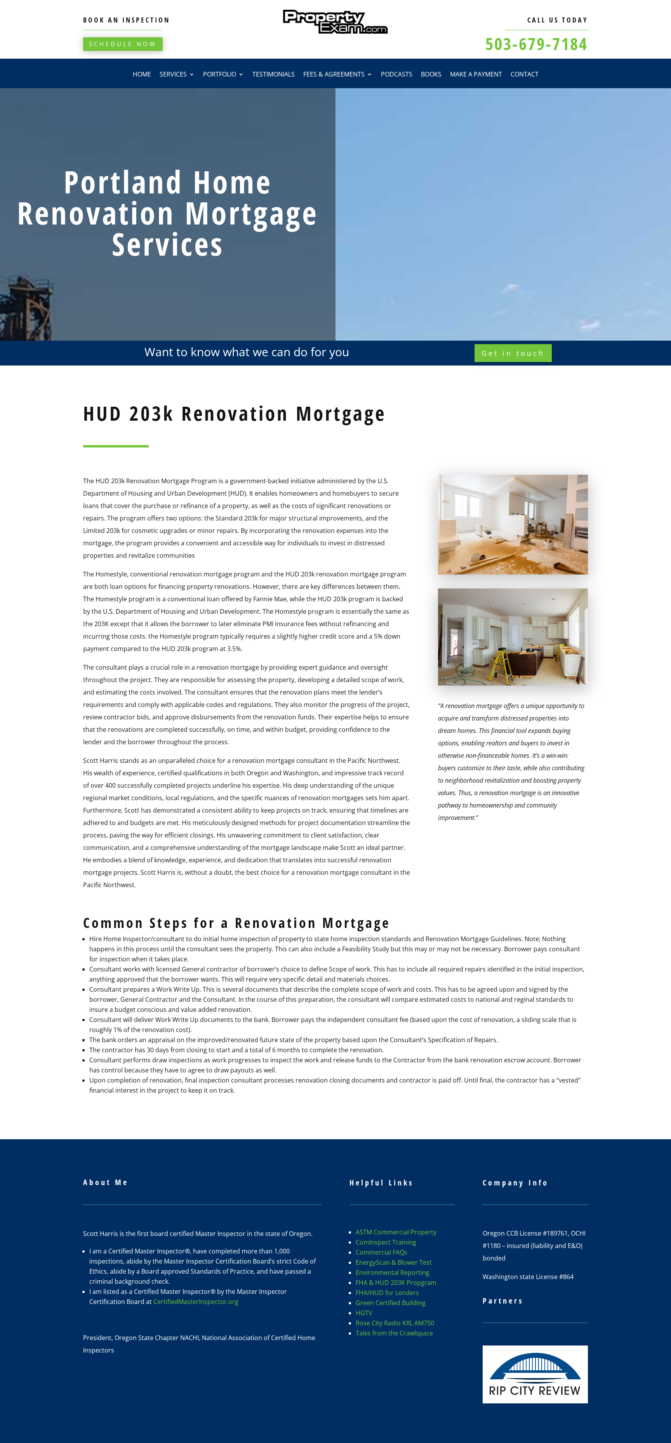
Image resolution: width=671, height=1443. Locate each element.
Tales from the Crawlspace (394, 1333)
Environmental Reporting (392, 1272)
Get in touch (513, 353)
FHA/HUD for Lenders (387, 1292)
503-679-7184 (536, 43)
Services (173, 74)
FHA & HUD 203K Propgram (396, 1282)
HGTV (364, 1313)
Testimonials (273, 74)
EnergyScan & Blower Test (394, 1262)
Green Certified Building (391, 1303)
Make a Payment (476, 74)
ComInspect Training (386, 1242)
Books (431, 74)
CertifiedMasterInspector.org (195, 1301)
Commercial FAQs (381, 1252)
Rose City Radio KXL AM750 (395, 1323)
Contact (525, 74)
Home (142, 74)
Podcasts (396, 74)
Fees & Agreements (334, 74)
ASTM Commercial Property (396, 1232)
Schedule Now (123, 44)
